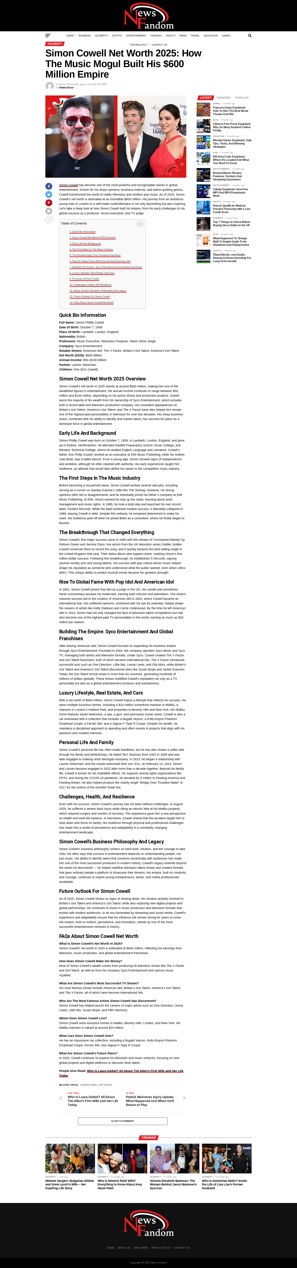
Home (70, 35)
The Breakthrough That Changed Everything (96, 255)
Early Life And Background (86, 243)
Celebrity (101, 35)
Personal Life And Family (85, 278)
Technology (138, 44)
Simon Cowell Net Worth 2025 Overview (94, 237)
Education (211, 35)
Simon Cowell (68, 185)
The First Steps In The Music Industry (92, 249)
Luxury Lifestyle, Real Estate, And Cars (93, 272)
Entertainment (136, 35)
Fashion (156, 35)
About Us (124, 1247)
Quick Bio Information (84, 231)
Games (226, 35)
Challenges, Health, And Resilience (93, 284)
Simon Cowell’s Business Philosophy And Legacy (99, 290)
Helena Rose (66, 87)
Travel (195, 35)
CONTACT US (159, 44)
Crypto (117, 35)
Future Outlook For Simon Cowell (92, 296)
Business (85, 35)
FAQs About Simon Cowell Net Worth (94, 302)
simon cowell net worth (97, 1085)
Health (170, 35)
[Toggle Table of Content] (138, 224)
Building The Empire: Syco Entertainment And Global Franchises (107, 267)
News (182, 35)
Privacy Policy (161, 1247)
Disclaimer (140, 1247)
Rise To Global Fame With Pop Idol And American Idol (101, 261)
